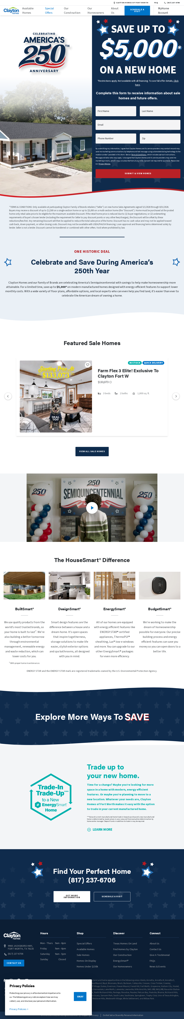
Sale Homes (83, 955)
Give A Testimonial (160, 955)
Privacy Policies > (19, 1009)
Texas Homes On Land (125, 943)
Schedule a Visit (112, 896)
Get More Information (72, 896)
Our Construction (72, 10)
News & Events (158, 966)
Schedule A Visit (137, 10)
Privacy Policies (104, 164)
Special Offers (49, 10)
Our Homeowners (96, 10)
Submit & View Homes (138, 173)
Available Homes (28, 10)
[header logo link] (11, 10)
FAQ (156, 3)
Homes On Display (86, 961)
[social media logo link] (4, 980)
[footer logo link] (12, 935)
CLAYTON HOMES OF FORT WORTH (132, 3)
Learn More (102, 829)
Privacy (95, 1015)
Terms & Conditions (138, 154)
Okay (80, 996)
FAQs (152, 961)
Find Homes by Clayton (125, 949)
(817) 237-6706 (173, 2)
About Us (115, 10)
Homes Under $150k (87, 966)
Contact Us (14, 963)
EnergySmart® (120, 961)
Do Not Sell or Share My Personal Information (123, 1015)
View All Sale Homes (92, 451)
